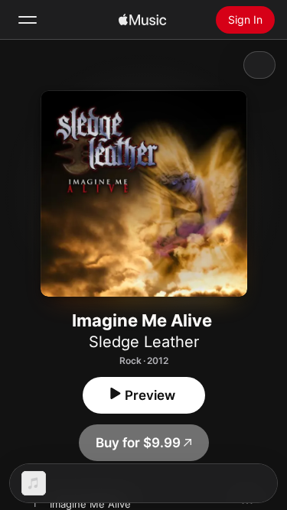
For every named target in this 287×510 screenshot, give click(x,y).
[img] (142, 20)
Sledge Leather (144, 342)
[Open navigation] (27, 20)
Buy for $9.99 (138, 442)
